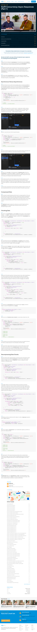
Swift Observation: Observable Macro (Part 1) (13, 521)
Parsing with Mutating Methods (11, 557)
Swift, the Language (10, 501)
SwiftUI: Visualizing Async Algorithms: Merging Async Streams (16, 538)
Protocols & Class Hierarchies (11, 578)
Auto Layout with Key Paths (11, 572)
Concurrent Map (9, 567)
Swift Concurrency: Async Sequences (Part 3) (13, 553)
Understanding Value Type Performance (12, 582)
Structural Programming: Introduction (12, 519)
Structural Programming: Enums (11, 515)
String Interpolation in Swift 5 (11, 559)
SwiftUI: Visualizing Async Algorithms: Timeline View (14, 539)
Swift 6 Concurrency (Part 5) (11, 505)
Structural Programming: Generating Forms (13, 516)
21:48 (2, 428)
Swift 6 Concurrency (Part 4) (11, 506)
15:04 (2, 340)
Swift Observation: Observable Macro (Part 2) (13, 520)
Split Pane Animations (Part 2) (6, 606)
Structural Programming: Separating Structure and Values (15, 514)
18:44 (2, 383)
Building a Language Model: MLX (30, 607)
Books (20, 627)
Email (32, 627)
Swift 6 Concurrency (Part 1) (11, 510)
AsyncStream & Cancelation (11, 540)
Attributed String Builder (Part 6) (11, 525)
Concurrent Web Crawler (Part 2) (11, 544)
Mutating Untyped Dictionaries (11, 577)
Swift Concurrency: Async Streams (12, 552)
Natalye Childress (27, 593)
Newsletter (27, 627)
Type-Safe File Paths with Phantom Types (13, 573)
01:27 (2, 74)
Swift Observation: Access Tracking (12, 524)
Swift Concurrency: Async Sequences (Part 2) (13, 554)
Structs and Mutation (10, 581)
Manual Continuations (10, 543)
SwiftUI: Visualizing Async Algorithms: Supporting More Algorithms (16, 535)
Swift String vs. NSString (10, 568)
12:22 (2, 245)
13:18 (2, 274)
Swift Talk (21, 626)
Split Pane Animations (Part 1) (18, 606)
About (32, 626)
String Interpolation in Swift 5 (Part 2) (12, 558)
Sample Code (11, 483)
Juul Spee (28, 592)
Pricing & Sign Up (5, 620)
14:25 (2, 303)
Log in (29, 1)
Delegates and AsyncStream (11, 548)
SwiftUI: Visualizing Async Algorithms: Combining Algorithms (15, 534)
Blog (26, 626)
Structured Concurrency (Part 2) (11, 549)
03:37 (2, 107)
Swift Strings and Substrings (11, 571)
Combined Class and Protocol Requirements (13, 576)
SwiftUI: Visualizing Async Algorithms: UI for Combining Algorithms (16, 533)
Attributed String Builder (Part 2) (11, 530)
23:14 (2, 474)
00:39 (2, 66)
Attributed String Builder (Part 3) (11, 529)
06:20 (2, 171)
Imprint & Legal (33, 629)
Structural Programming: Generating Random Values (14, 511)
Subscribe (33, 1)
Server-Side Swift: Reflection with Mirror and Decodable (15, 563)
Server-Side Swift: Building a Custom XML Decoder (14, 562)
